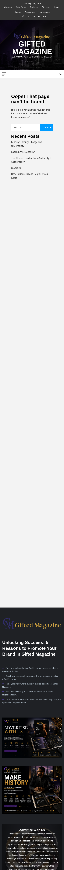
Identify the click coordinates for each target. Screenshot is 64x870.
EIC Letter (46, 7)
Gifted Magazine (32, 48)
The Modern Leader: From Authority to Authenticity (31, 160)
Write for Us (21, 7)
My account (45, 11)
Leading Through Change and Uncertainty (26, 144)
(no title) (16, 168)
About (56, 7)
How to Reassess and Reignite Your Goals (29, 175)
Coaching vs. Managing (23, 152)
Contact (17, 11)
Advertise (8, 7)
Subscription (30, 11)
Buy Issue (34, 7)
